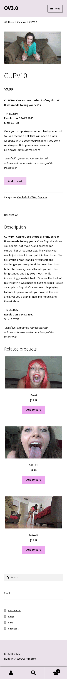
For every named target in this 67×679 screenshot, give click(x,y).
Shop (11, 616)
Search (33, 673)
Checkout (13, 628)
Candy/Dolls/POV (26, 197)
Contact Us (14, 610)
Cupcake (21, 22)
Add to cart (15, 181)
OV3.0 (11, 8)
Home (11, 22)
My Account (11, 673)
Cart (10, 622)
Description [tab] (11, 215)
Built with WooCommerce (20, 658)
